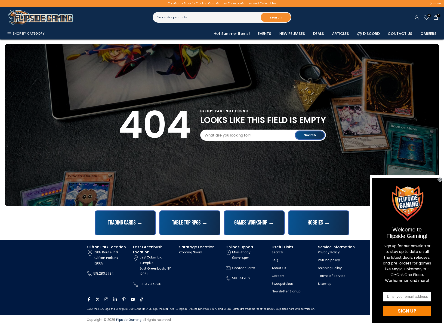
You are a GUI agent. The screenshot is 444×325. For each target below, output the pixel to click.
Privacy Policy (329, 252)
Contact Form (243, 268)
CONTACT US (400, 33)
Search (310, 135)
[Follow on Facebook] (89, 299)
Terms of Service (331, 275)
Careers (278, 275)
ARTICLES (340, 33)
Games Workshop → (254, 222)
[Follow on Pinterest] (124, 299)
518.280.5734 (103, 273)
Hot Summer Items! (232, 33)
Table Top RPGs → (190, 222)
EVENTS (264, 33)
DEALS (318, 33)
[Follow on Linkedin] (115, 299)
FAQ (275, 260)
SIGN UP (407, 311)
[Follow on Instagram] (106, 299)
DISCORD (371, 33)
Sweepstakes (282, 283)
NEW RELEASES (292, 33)
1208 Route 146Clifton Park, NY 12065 (106, 258)
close (10, 3)
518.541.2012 (241, 278)
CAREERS (428, 33)
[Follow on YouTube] (133, 299)
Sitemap (325, 283)
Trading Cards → (125, 222)
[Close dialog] (440, 179)
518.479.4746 (150, 284)
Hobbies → (319, 222)
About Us (279, 268)
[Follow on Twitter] (98, 299)
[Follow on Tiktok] (141, 299)
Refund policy (329, 260)
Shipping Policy (330, 268)
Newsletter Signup (286, 291)
